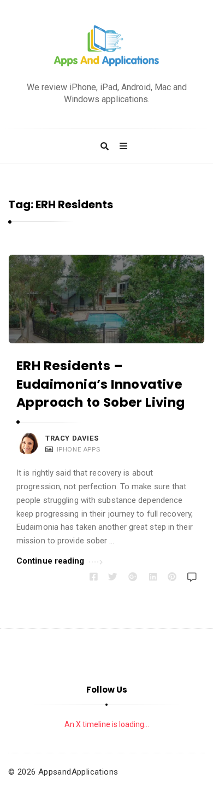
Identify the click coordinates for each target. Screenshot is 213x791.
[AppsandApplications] (106, 46)
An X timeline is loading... (106, 724)
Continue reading (50, 561)
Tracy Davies (71, 438)
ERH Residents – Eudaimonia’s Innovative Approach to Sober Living (100, 384)
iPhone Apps (78, 449)
